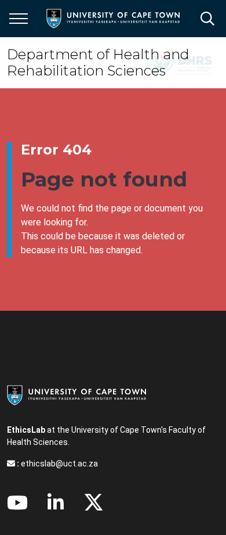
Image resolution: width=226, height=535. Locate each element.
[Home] (76, 394)
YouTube (17, 502)
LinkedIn (56, 502)
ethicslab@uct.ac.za (59, 463)
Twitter (93, 502)
